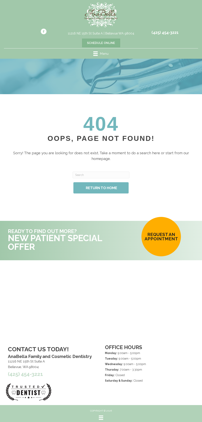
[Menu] (101, 417)
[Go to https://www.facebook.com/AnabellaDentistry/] (44, 32)
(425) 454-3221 (165, 32)
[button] (161, 236)
